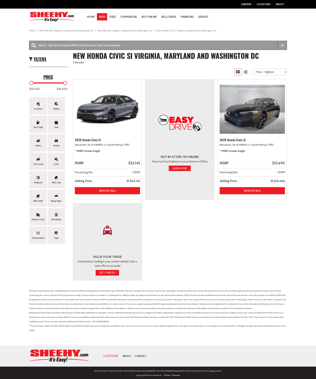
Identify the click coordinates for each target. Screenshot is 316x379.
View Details (107, 190)
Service (203, 16)
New (102, 16)
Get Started (107, 272)
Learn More (180, 168)
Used (112, 16)
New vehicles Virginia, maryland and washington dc (66, 30)
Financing (187, 16)
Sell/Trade (168, 16)
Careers (246, 4)
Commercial (128, 16)
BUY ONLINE (149, 16)
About (280, 4)
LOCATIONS (111, 356)
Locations (263, 4)
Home (91, 16)
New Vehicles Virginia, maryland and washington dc (125, 30)
